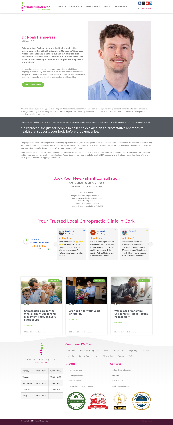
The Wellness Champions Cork (81, 386)
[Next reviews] (150, 244)
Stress (96, 356)
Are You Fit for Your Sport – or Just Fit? (85, 312)
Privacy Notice (147, 421)
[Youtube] (147, 3)
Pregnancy (133, 350)
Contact (107, 6)
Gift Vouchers (117, 381)
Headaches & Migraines (89, 350)
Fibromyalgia (108, 356)
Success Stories (75, 381)
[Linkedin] (150, 3)
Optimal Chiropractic (39, 243)
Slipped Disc (119, 350)
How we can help (75, 370)
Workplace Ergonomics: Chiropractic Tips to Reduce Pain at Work (131, 313)
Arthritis (71, 356)
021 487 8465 (146, 8)
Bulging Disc (84, 356)
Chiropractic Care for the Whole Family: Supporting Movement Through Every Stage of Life (40, 315)
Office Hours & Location (121, 370)
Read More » (28, 326)
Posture (121, 356)
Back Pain (71, 350)
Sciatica (106, 350)
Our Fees (115, 375)
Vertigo (131, 356)
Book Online (121, 6)
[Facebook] (139, 3)
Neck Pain (145, 350)
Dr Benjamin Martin (76, 375)
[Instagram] (143, 3)
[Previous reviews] (56, 244)
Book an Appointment (120, 386)
